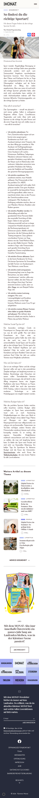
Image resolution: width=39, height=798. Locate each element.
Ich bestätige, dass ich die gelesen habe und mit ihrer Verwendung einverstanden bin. (19, 730)
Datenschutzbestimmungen (13, 731)
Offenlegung (19, 759)
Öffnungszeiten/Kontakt (19, 747)
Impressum (19, 762)
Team (19, 751)
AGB (19, 766)
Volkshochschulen (10, 455)
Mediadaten (19, 755)
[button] (3, 794)
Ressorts (19, 780)
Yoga (14, 287)
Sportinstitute (9, 452)
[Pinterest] (33, 35)
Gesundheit (14, 10)
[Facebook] (29, 35)
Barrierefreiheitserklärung (19, 773)
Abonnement (19, 650)
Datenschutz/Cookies (19, 770)
